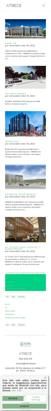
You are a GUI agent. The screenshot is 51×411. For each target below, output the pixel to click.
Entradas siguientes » (36, 273)
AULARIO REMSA (15, 93)
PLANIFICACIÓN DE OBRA (15, 289)
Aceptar (24, 406)
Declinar (13, 398)
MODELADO (9, 285)
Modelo (21, 296)
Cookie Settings (35, 398)
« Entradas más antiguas (16, 273)
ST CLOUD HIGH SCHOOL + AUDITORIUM (23, 248)
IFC (6, 278)
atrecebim (14, 45)
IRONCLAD (12, 141)
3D (7, 296)
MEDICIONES (10, 282)
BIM (13, 296)
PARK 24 (10, 43)
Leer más (16, 390)
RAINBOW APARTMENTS (20, 194)
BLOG (7, 275)
